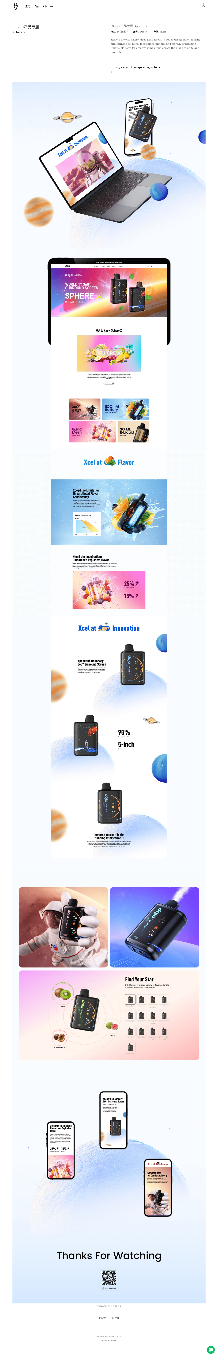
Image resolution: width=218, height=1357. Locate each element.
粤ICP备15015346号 (109, 1341)
